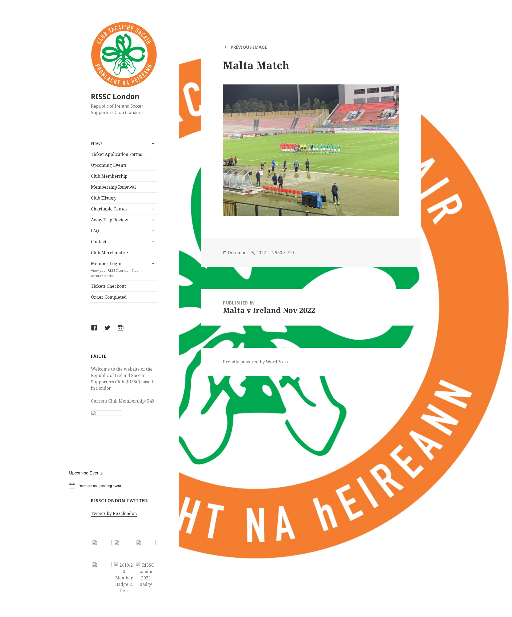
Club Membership (109, 176)
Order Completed (109, 297)
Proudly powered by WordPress (255, 362)
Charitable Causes (109, 209)
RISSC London (115, 96)
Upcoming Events (109, 165)
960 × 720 (284, 252)
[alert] (124, 485)
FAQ (95, 231)
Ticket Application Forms (116, 154)
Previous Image (249, 47)
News (96, 143)
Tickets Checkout (108, 286)
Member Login (115, 269)
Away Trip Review (109, 220)
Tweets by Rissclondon (114, 513)
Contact (98, 242)
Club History (104, 198)
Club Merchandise (109, 252)
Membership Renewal (113, 187)
